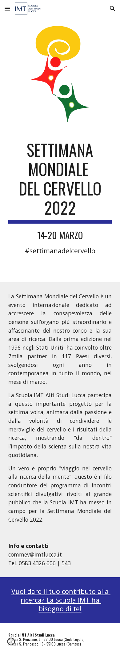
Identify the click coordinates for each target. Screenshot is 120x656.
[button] (7, 8)
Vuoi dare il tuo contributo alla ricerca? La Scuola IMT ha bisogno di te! (60, 600)
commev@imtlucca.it (35, 554)
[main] (60, 198)
